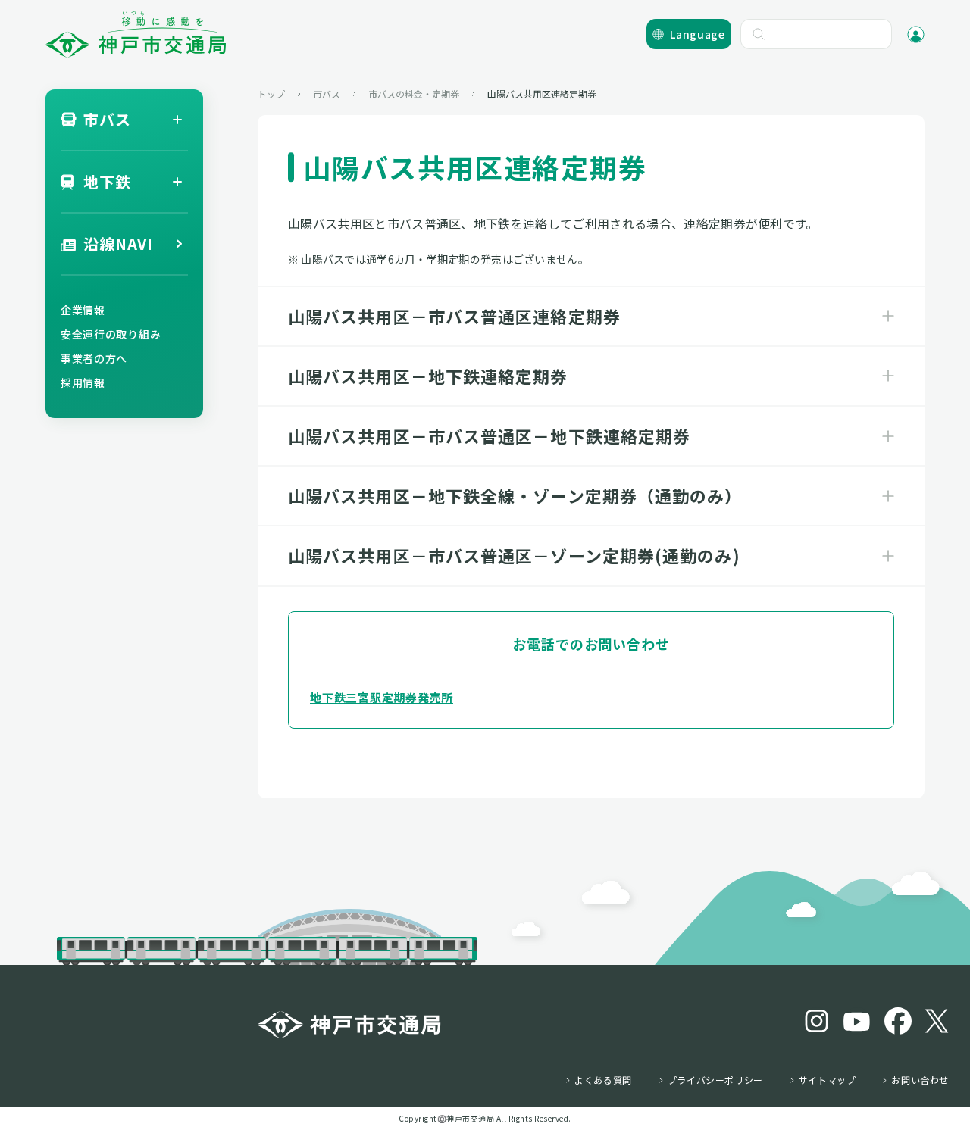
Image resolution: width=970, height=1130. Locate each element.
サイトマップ (827, 1080)
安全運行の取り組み (111, 334)
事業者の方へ (94, 358)
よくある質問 (603, 1080)
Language (697, 34)
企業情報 (83, 309)
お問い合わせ (920, 1080)
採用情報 (83, 382)
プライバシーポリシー (715, 1080)
